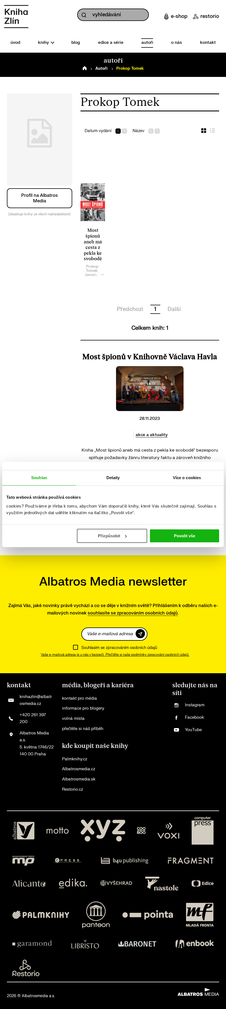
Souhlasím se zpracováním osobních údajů (119, 647)
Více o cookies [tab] (187, 477)
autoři (147, 42)
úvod (15, 42)
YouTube (193, 729)
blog (75, 42)
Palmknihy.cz (74, 759)
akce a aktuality (152, 435)
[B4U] (124, 860)
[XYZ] (103, 830)
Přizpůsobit (109, 535)
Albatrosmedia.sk (78, 779)
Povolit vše (184, 535)
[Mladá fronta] (200, 915)
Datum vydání (98, 131)
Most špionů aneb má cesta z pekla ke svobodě (93, 245)
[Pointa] (148, 915)
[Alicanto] (29, 883)
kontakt (208, 42)
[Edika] (73, 883)
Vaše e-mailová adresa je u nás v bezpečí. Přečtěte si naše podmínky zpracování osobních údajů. (115, 655)
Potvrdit (140, 633)
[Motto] (57, 830)
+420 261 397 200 (33, 718)
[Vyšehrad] (116, 883)
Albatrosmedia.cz (78, 769)
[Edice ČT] (202, 883)
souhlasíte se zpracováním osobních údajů (133, 613)
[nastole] (162, 883)
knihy (44, 42)
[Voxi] (168, 830)
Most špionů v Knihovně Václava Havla (149, 356)
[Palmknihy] (41, 915)
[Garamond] (32, 944)
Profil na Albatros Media (39, 198)
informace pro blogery (83, 708)
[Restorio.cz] (26, 968)
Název (138, 131)
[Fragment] (190, 860)
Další (174, 309)
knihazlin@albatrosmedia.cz (36, 700)
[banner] (16, 16)
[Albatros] (23, 830)
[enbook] (194, 944)
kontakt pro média (79, 698)
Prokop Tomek (92, 268)
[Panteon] (96, 915)
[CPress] (67, 860)
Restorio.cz (72, 789)
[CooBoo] (141, 830)
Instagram (195, 705)
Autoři (101, 68)
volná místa (73, 718)
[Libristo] (85, 944)
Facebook (194, 717)
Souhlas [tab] (39, 477)
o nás (176, 42)
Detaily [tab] (113, 477)
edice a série (110, 42)
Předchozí (130, 309)
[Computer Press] (202, 830)
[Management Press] (23, 860)
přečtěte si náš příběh (82, 728)
